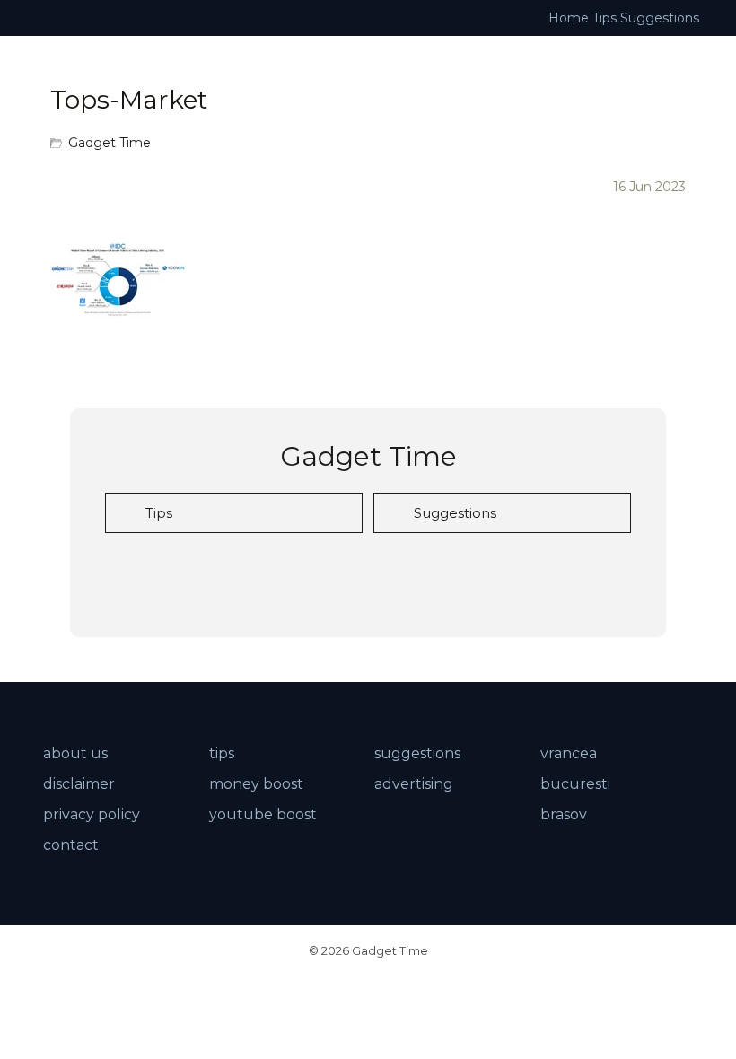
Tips (604, 18)
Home (568, 18)
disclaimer (79, 783)
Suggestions (659, 18)
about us (75, 753)
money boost (256, 783)
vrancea (568, 753)
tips (221, 753)
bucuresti (575, 783)
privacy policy (91, 814)
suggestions (417, 753)
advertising (413, 783)
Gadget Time (109, 143)
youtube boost (263, 814)
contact (71, 844)
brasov (563, 814)
